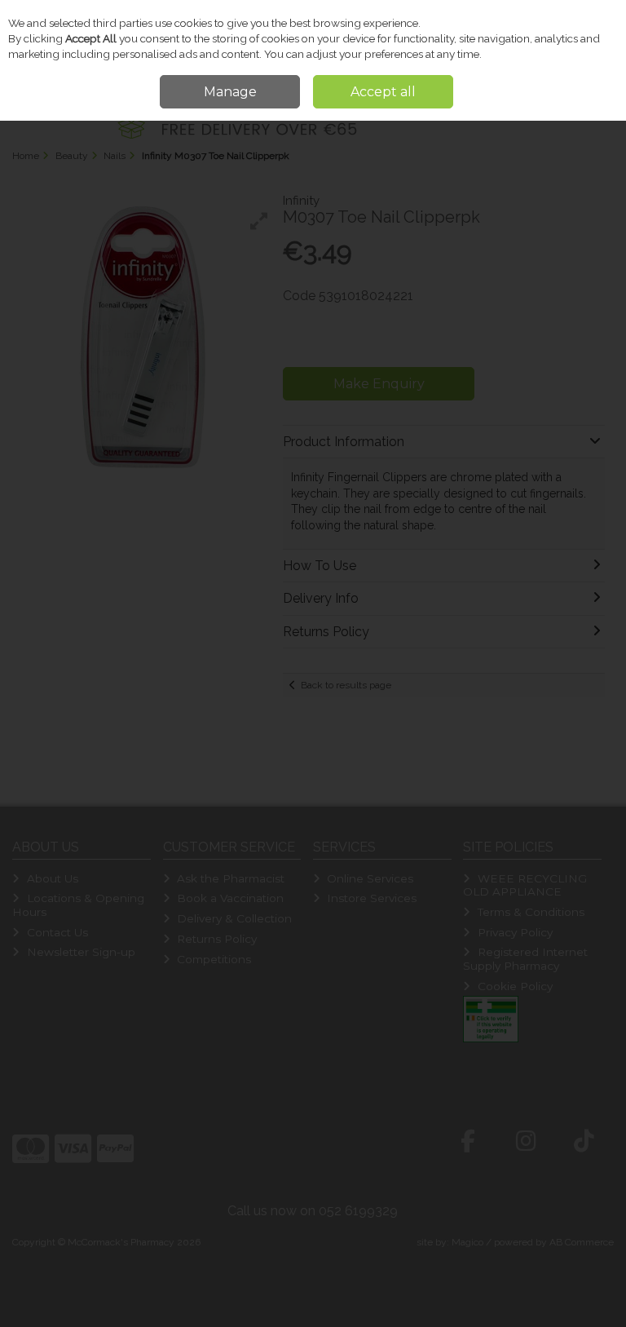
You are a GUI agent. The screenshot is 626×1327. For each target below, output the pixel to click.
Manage (230, 92)
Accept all (383, 92)
